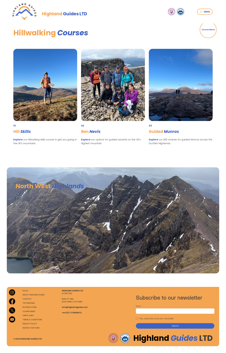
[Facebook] (12, 301)
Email (139, 306)
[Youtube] (12, 319)
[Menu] (201, 11)
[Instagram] (12, 292)
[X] (12, 310)
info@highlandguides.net (75, 307)
